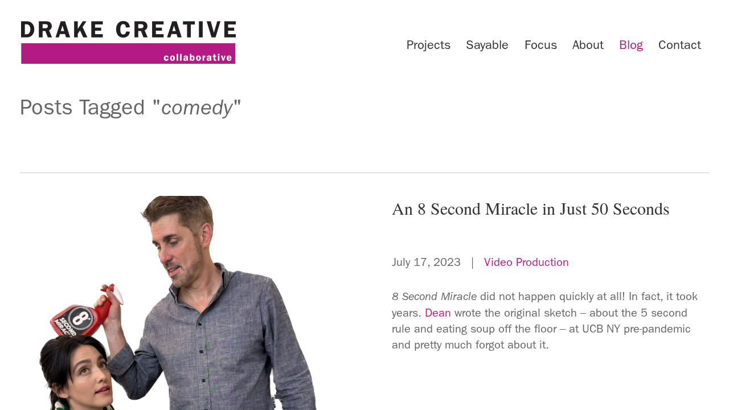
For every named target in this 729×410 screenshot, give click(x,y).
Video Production (526, 262)
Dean (438, 312)
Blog (631, 45)
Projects (428, 45)
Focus (541, 45)
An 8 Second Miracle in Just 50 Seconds (531, 207)
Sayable (487, 45)
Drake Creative (128, 42)
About (588, 45)
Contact (679, 45)
